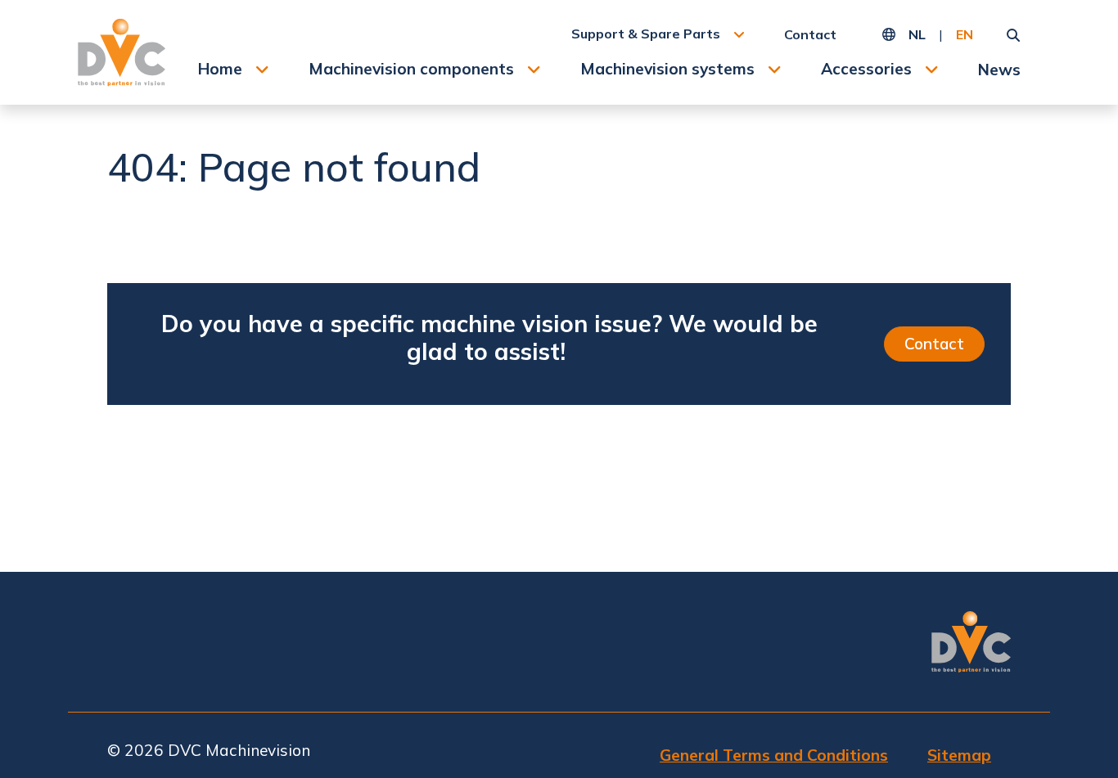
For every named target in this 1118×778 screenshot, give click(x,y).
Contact (810, 34)
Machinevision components (411, 69)
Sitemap (959, 755)
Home (220, 69)
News (999, 69)
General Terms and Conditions (774, 755)
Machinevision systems (667, 69)
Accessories (866, 69)
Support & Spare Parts (645, 33)
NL (917, 34)
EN (964, 34)
